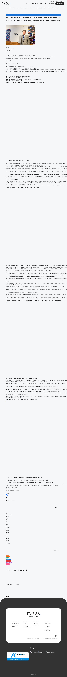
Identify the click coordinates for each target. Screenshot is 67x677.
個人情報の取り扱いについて (48, 638)
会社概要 (13, 626)
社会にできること (15, 625)
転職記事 (7, 557)
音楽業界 (7, 540)
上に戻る (56, 635)
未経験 (7, 524)
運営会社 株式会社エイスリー (30, 638)
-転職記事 (46, 627)
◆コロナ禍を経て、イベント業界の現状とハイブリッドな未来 (16, 77)
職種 (6, 519)
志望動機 (7, 530)
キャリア (7, 537)
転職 (6, 513)
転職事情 (7, 538)
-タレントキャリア (48, 626)
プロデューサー (8, 532)
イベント (7, 47)
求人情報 (32, 3)
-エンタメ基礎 (47, 629)
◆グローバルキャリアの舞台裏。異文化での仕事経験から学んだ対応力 (18, 76)
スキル (7, 522)
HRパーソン (8, 45)
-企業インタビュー (48, 625)
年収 (6, 529)
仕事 (6, 521)
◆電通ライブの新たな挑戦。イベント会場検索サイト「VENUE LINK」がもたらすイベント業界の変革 (23, 79)
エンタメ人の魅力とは (15, 623)
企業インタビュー (8, 559)
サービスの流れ (25, 626)
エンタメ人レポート (43, 3)
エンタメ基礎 (8, 556)
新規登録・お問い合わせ (27, 627)
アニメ (7, 535)
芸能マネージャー (9, 526)
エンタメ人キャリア (8, 562)
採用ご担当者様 (36, 625)
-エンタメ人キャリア (48, 630)
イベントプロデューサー (10, 49)
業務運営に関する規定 (54, 638)
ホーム (27, 3)
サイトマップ (42, 638)
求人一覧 (24, 623)
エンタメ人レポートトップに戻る (13, 584)
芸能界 (7, 533)
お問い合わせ (51, 3)
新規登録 (60, 3)
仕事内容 (7, 516)
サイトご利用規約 (37, 638)
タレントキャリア (8, 560)
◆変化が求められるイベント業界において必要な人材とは (16, 80)
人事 (6, 52)
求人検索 (24, 625)
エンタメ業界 (8, 543)
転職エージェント (9, 515)
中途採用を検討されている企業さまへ (57, 1)
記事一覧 (46, 631)
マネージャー (8, 541)
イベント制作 (8, 50)
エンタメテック (8, 527)
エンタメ (7, 518)
